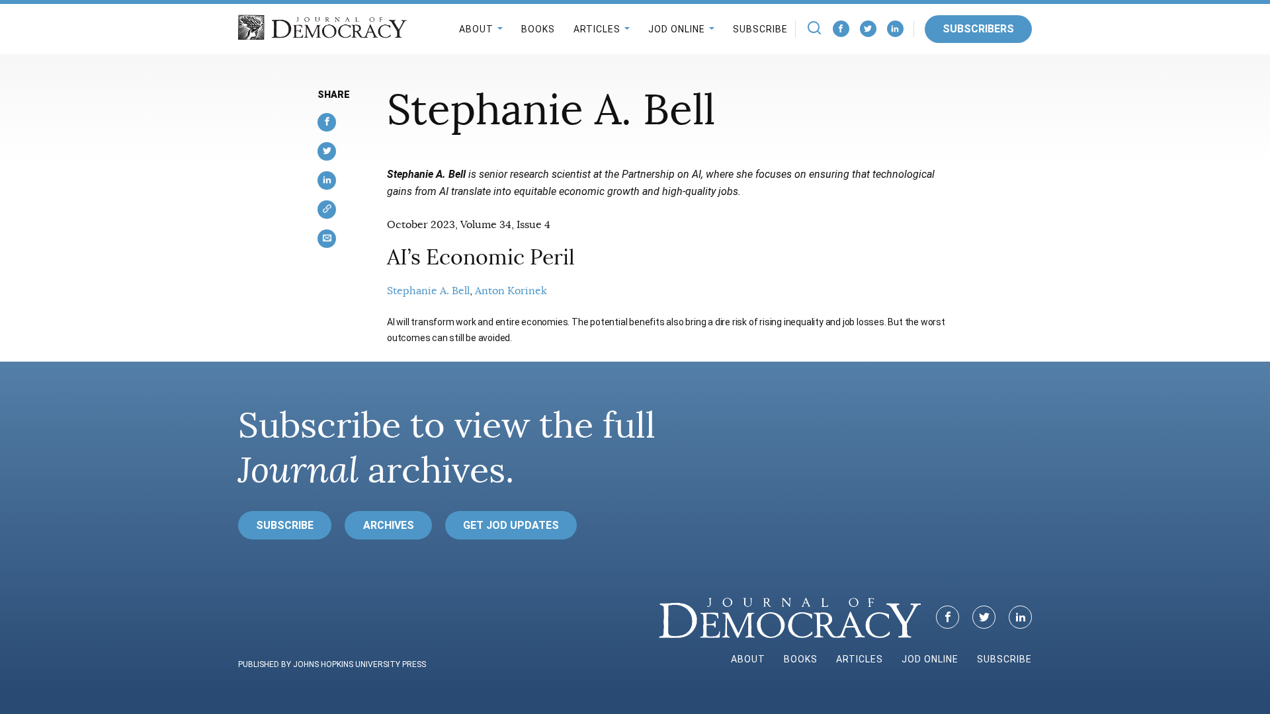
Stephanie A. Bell (428, 291)
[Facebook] (841, 28)
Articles (596, 29)
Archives (388, 525)
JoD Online (676, 29)
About (476, 29)
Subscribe (760, 29)
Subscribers (978, 28)
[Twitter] (868, 28)
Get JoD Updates (511, 525)
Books (538, 29)
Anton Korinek (511, 291)
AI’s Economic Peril (481, 257)
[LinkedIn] (895, 28)
